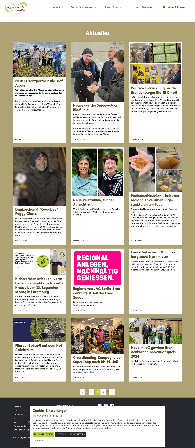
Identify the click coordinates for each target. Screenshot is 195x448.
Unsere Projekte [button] (142, 7)
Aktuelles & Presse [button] (173, 7)
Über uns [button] (55, 7)
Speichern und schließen (70, 434)
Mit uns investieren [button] (82, 7)
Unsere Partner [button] (113, 7)
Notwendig (41, 415)
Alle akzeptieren (43, 434)
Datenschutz (38, 440)
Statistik (57, 415)
